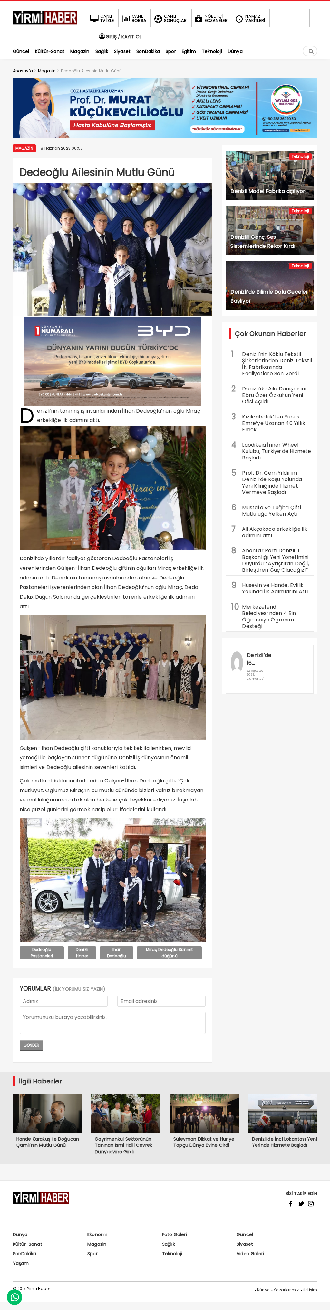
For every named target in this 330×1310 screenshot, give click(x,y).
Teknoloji (300, 156)
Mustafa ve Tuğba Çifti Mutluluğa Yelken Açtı (266, 510)
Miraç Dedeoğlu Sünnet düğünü (169, 953)
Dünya (20, 1234)
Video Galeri (250, 1253)
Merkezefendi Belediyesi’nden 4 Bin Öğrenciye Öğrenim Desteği (263, 615)
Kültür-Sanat (27, 1244)
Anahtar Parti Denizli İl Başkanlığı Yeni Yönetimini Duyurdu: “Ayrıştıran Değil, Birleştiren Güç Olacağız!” (270, 559)
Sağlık (168, 1244)
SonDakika (24, 1253)
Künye (263, 1290)
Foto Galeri (174, 1234)
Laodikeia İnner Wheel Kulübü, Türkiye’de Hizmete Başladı (271, 450)
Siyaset (245, 1244)
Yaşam (21, 1263)
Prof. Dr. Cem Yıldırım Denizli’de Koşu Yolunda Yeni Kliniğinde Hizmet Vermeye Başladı (266, 482)
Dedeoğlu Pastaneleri (42, 953)
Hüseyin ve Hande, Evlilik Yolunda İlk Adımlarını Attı (269, 587)
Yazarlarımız (286, 1290)
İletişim (310, 1290)
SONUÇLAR (175, 18)
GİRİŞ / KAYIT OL (122, 37)
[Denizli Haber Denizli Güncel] (45, 24)
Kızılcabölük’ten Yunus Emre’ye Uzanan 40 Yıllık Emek (268, 422)
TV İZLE (107, 18)
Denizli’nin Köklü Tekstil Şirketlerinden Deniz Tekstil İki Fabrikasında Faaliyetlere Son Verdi (271, 363)
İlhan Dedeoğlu (116, 953)
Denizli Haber (82, 953)
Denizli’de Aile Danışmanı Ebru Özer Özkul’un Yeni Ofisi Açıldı (268, 394)
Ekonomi (97, 1234)
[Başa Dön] (318, 1298)
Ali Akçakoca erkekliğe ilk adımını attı (269, 531)
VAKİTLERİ (255, 18)
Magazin (24, 148)
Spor (92, 1253)
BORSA (139, 18)
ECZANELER (216, 18)
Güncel (245, 1234)
